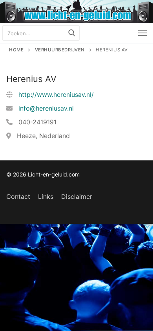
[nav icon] (142, 33)
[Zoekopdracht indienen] (72, 32)
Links (45, 196)
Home (16, 50)
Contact (18, 196)
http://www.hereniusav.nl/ (56, 94)
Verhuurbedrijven (60, 50)
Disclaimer (76, 196)
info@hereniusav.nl (46, 108)
